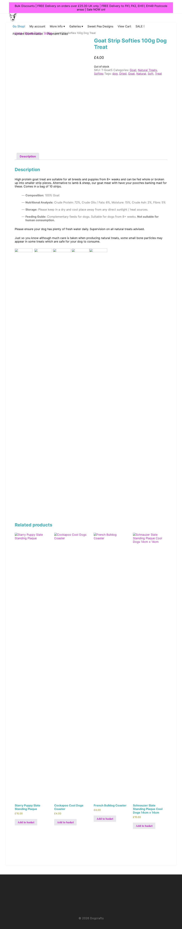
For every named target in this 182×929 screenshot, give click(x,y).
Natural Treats (147, 70)
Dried (123, 73)
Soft (150, 73)
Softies (98, 73)
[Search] (8, 34)
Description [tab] (28, 156)
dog (115, 73)
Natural (141, 73)
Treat (158, 73)
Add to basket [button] (26, 822)
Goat (133, 70)
